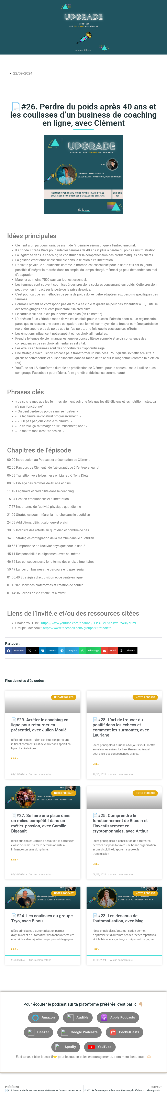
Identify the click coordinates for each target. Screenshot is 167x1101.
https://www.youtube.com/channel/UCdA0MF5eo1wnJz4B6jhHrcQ (89, 623)
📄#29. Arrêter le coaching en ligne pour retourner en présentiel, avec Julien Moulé (39, 724)
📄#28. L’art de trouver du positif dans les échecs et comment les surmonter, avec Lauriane (121, 727)
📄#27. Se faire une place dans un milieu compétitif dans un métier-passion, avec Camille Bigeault (40, 823)
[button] (15, 650)
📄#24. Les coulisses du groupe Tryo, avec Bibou (42, 918)
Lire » (14, 758)
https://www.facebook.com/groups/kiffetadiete (77, 628)
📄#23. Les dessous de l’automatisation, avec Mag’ (119, 918)
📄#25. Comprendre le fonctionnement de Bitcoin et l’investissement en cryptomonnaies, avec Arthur (120, 823)
